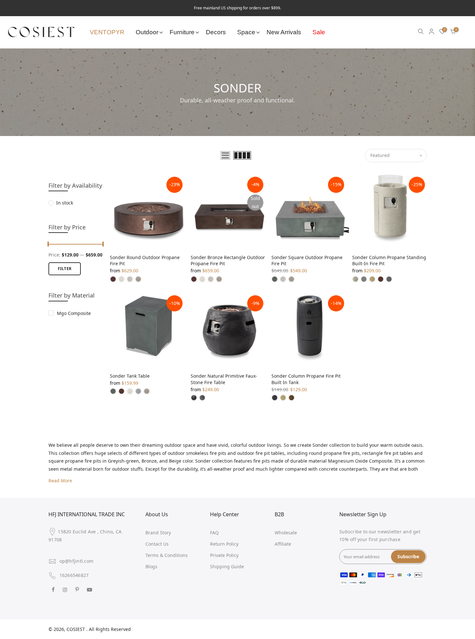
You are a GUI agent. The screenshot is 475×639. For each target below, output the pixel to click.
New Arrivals (284, 32)
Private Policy (224, 555)
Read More (60, 480)
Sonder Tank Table (130, 376)
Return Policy (224, 544)
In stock (64, 203)
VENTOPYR (107, 32)
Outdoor (147, 32)
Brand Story (158, 532)
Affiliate (283, 544)
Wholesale (286, 532)
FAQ (214, 532)
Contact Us (157, 544)
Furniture (182, 32)
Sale (318, 32)
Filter (65, 268)
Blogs (151, 566)
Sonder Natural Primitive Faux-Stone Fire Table (224, 379)
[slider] (48, 244)
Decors (216, 32)
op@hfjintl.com (76, 561)
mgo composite (74, 313)
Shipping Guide (227, 566)
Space (246, 32)
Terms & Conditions (166, 555)
